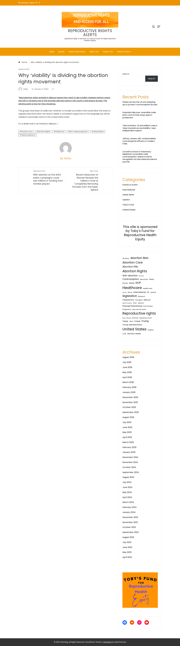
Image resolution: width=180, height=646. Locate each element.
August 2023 (128, 537)
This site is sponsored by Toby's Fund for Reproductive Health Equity (140, 233)
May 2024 (127, 492)
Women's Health (134, 334)
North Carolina (127, 303)
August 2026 (128, 357)
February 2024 (129, 507)
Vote (124, 334)
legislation (129, 296)
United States (24, 69)
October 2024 (129, 467)
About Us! (94, 51)
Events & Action (130, 184)
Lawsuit (153, 292)
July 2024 (127, 482)
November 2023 (130, 522)
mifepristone (128, 300)
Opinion (126, 199)
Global (131, 283)
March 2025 (128, 442)
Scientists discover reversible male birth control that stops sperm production (139, 115)
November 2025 (130, 402)
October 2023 (129, 527)
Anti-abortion (130, 275)
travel (137, 321)
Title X (131, 321)
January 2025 (128, 452)
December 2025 (130, 397)
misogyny (139, 300)
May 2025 (127, 432)
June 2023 (127, 547)
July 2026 (126, 362)
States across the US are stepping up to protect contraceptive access (139, 103)
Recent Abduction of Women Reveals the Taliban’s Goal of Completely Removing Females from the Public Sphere (85, 180)
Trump (145, 321)
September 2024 (130, 472)
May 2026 (127, 372)
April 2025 (127, 437)
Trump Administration (132, 324)
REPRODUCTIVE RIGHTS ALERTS (90, 32)
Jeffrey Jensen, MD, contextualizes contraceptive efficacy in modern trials (139, 141)
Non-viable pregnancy (79, 131)
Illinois (130, 292)
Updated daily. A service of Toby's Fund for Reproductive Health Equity (90, 39)
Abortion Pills (130, 266)
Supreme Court (145, 318)
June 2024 (127, 487)
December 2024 (130, 457)
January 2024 (129, 512)
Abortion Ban (139, 258)
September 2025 (130, 412)
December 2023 (130, 517)
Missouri (147, 300)
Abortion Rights (44, 131)
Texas (125, 321)
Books (61, 51)
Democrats (144, 279)
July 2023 (126, 542)
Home (51, 51)
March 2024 (128, 502)
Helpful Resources (77, 51)
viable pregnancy (28, 135)
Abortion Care (26, 131)
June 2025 (127, 427)
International (128, 189)
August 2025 (128, 417)
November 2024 (130, 462)
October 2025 (129, 407)
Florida (125, 283)
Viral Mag (107, 642)
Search (125, 74)
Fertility (151, 279)
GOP (138, 283)
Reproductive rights (139, 313)
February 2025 (129, 447)
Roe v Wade (126, 318)
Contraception (130, 279)
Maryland (141, 296)
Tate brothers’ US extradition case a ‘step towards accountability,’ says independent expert (139, 128)
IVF (148, 292)
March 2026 (128, 382)
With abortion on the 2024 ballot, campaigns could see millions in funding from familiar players (48, 177)
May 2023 (127, 552)
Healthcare (59, 131)
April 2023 (127, 557)
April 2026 (127, 377)
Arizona (141, 276)
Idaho (124, 292)
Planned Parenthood (132, 306)
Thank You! (108, 51)
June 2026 (127, 367)
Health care (147, 288)
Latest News (128, 194)
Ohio (135, 303)
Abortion (125, 258)
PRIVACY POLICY (124, 51)
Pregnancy (126, 309)
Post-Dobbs (148, 306)
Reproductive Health (139, 309)
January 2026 (128, 392)
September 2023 (130, 532)
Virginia (151, 330)
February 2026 (129, 387)
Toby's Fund (128, 204)
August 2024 (128, 477)
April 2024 (127, 497)
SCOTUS (135, 318)
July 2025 (126, 422)
